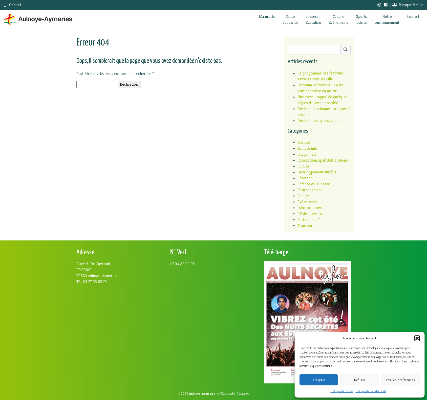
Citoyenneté (307, 154)
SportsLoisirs (361, 19)
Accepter (318, 379)
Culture (303, 166)
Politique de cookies (342, 391)
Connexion (243, 394)
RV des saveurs (310, 213)
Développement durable (317, 172)
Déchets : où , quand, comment (322, 120)
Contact (14, 4)
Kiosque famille (411, 4)
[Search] (345, 49)
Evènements (307, 201)
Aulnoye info (307, 148)
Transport (306, 225)
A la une (304, 142)
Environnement (310, 189)
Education (305, 178)
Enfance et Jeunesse (314, 184)
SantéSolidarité (290, 19)
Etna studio (228, 394)
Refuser (359, 379)
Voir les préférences (400, 379)
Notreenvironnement (387, 19)
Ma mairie (267, 16)
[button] (417, 338)
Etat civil (304, 195)
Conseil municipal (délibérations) (323, 160)
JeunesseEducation (313, 19)
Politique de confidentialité (371, 391)
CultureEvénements (338, 19)
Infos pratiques (310, 207)
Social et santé (309, 219)
